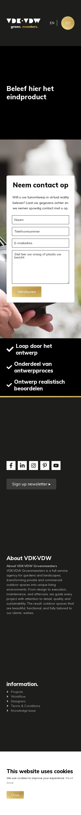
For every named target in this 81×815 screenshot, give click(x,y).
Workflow (18, 696)
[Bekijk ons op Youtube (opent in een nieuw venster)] (56, 465)
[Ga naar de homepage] (24, 23)
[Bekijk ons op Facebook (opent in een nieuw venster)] (11, 465)
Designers (18, 701)
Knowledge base (23, 711)
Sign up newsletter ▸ (31, 484)
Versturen (27, 291)
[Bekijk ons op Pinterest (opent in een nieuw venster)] (44, 465)
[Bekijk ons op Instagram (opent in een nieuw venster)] (33, 465)
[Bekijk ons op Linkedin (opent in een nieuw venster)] (22, 465)
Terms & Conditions (25, 706)
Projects (17, 692)
